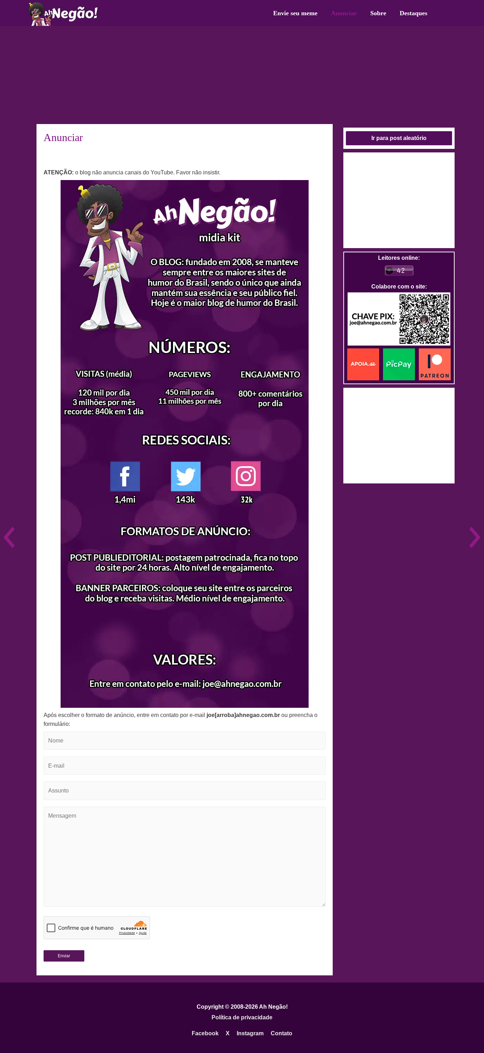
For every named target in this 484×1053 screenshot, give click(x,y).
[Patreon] (435, 364)
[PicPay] (401, 364)
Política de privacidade (242, 1017)
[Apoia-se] (365, 364)
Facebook (205, 1033)
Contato (281, 1033)
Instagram (250, 1033)
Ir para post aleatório (399, 138)
